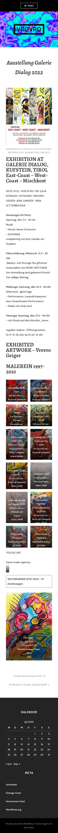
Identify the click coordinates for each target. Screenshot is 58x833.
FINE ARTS (45, 152)
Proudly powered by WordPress (19, 823)
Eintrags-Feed (13, 793)
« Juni (9, 764)
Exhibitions (33, 152)
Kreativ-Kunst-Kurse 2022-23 (30, 676)
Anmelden (11, 784)
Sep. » (17, 764)
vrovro (47, 149)
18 (9, 749)
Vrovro (29, 29)
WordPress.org (13, 809)
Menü (31, 5)
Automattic (29, 827)
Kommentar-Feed (15, 801)
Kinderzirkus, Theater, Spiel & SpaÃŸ (28, 684)
